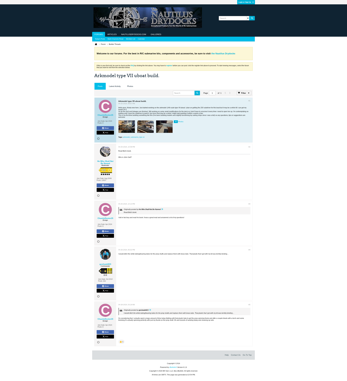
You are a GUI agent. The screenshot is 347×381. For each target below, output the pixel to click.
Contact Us (235, 355)
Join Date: (101, 121)
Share (107, 128)
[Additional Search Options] (247, 18)
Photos (130, 86)
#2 (249, 147)
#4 (249, 250)
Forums (98, 34)
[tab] (100, 86)
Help (227, 355)
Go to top (247, 355)
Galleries (156, 34)
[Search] (252, 18)
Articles (112, 34)
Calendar (141, 39)
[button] (121, 342)
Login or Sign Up (244, 2)
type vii (141, 137)
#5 (249, 305)
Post (106, 132)
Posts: (100, 123)
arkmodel (126, 137)
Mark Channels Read (115, 39)
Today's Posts (100, 39)
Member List (130, 39)
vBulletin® (173, 367)
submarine (135, 137)
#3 (249, 204)
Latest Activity (115, 86)
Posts (100, 86)
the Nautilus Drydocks (223, 53)
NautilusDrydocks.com (133, 34)
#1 (249, 101)
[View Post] (162, 209)
